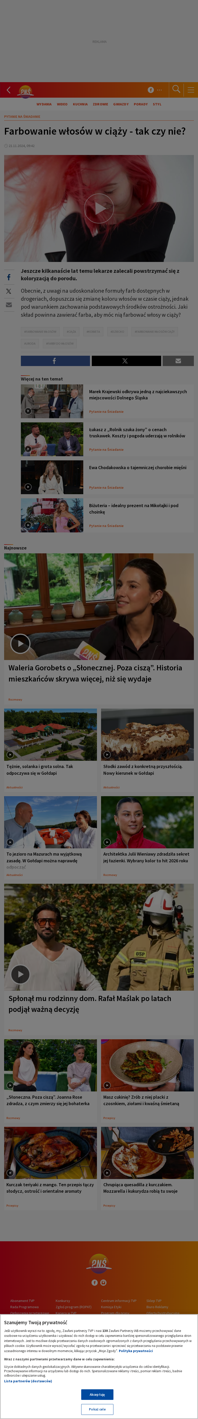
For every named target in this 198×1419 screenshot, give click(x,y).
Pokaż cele (97, 1409)
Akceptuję (97, 1394)
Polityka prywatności (136, 1351)
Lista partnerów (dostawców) (28, 1381)
